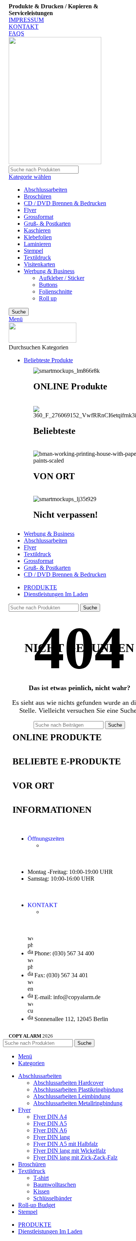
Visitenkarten (39, 264)
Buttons (48, 284)
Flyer (30, 210)
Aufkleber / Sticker (61, 278)
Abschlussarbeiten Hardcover (68, 1083)
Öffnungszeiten (46, 838)
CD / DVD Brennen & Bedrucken (65, 203)
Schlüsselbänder (52, 1198)
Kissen (41, 1191)
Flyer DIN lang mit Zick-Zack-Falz (75, 1157)
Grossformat (38, 217)
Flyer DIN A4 (50, 1116)
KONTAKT (24, 26)
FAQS (16, 33)
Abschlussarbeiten (45, 189)
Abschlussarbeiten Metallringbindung (77, 1103)
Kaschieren (37, 230)
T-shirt (41, 1178)
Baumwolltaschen (54, 1184)
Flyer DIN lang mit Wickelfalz (69, 1150)
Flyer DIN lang (51, 1137)
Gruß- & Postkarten (47, 223)
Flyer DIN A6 (50, 1130)
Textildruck (37, 257)
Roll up (48, 298)
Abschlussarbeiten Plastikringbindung (78, 1089)
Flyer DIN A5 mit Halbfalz (65, 1144)
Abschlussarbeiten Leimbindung (71, 1096)
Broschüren (37, 196)
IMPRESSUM (26, 20)
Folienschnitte (55, 291)
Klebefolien (38, 237)
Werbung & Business (49, 271)
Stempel (33, 251)
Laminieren (37, 244)
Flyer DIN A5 (50, 1123)
